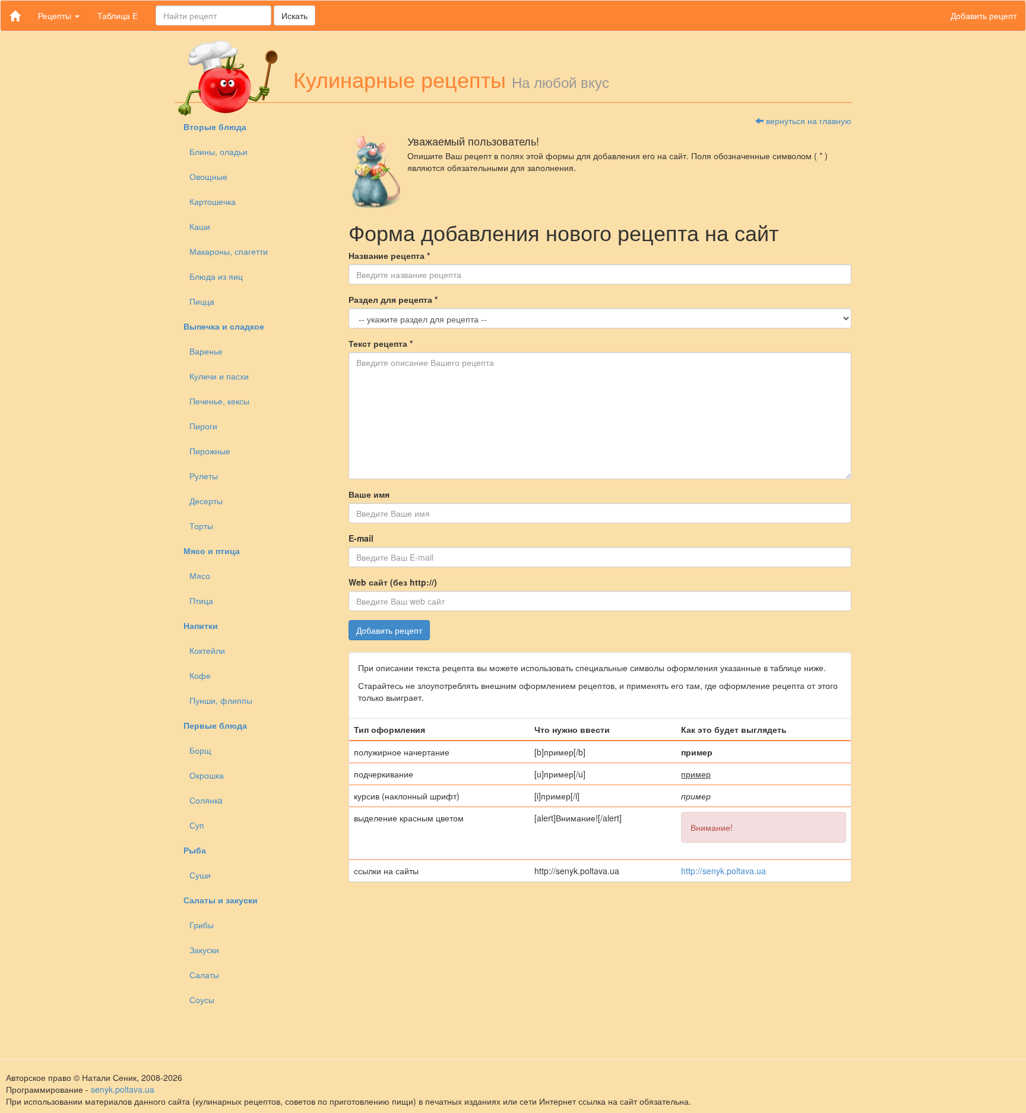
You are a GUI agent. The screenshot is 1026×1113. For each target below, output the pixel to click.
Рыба (194, 850)
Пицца (201, 301)
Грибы (201, 925)
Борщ (200, 750)
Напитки (200, 625)
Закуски (204, 950)
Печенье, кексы (219, 401)
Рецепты (56, 15)
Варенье (206, 351)
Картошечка (212, 201)
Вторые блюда (214, 126)
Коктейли (207, 650)
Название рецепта (389, 255)
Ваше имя (369, 494)
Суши (200, 875)
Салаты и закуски (220, 900)
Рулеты (203, 476)
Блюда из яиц (216, 276)
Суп (196, 825)
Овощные (208, 176)
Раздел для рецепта (393, 299)
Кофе (200, 675)
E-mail (361, 538)
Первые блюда (215, 725)
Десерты (206, 501)
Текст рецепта (381, 343)
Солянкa (206, 800)
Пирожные (209, 451)
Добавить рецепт (983, 15)
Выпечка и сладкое (223, 326)
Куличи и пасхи (219, 376)
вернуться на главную (807, 121)
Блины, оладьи (218, 151)
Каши (199, 226)
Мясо (199, 575)
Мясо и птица (211, 550)
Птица (201, 600)
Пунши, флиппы (220, 700)
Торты (201, 526)
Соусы (201, 1000)
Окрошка (206, 775)
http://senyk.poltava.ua (723, 871)
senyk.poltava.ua (122, 1089)
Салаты (204, 975)
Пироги (203, 426)
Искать (294, 15)
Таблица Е (117, 15)
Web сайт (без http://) (393, 582)
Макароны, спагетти (228, 251)
